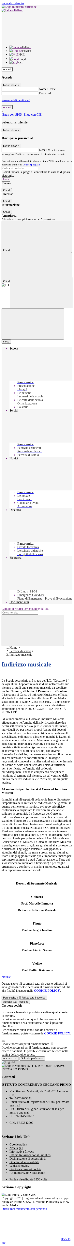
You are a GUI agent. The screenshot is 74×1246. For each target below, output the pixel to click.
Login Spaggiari (31, 164)
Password (45, 93)
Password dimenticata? (16, 100)
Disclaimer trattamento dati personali (24, 1208)
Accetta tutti (15, 1001)
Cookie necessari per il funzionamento (26, 1044)
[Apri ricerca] (41, 292)
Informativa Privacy (21, 1151)
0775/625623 (23, 1098)
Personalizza (10, 997)
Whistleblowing (19, 1165)
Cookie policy (18, 1144)
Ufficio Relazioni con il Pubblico (30, 1155)
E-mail (43, 150)
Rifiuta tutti (33, 997)
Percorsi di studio (20, 651)
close (6, 341)
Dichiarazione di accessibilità (27, 1158)
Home (13, 647)
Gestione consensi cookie (25, 1169)
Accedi (7, 69)
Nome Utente (47, 89)
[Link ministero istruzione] (19, 6)
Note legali (16, 1148)
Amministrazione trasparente (27, 1172)
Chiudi (6, 190)
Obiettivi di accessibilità (24, 1162)
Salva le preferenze (32, 1058)
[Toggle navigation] (33, 324)
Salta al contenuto (13, 3)
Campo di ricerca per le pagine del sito (25, 608)
